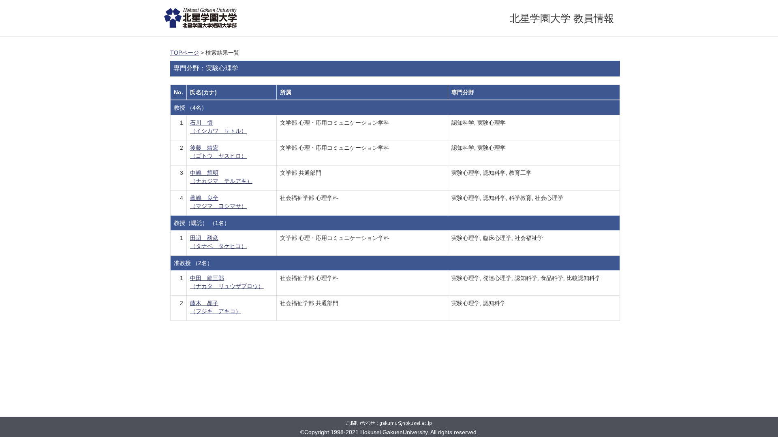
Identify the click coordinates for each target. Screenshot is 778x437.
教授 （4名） (190, 107)
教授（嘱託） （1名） (202, 223)
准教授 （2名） (193, 263)
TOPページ (184, 52)
